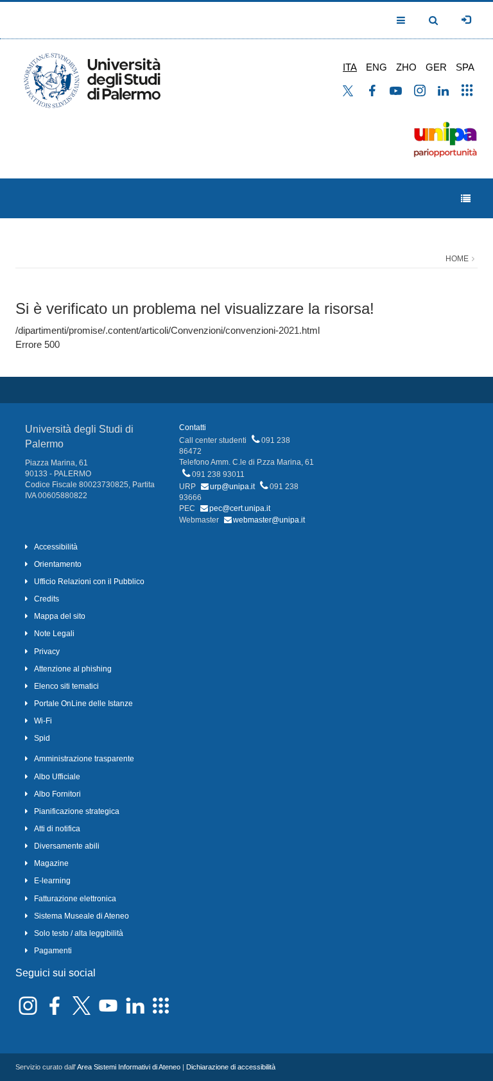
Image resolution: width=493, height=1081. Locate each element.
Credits (46, 598)
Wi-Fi (43, 720)
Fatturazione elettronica (75, 898)
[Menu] (466, 199)
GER (436, 67)
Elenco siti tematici (66, 686)
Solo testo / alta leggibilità (78, 933)
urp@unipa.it (232, 486)
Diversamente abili (66, 846)
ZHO (406, 67)
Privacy (47, 651)
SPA (465, 67)
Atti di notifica (57, 828)
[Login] (466, 20)
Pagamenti (53, 950)
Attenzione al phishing (73, 668)
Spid (42, 738)
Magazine (51, 863)
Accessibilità (56, 546)
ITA (350, 67)
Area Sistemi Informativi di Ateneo (128, 1067)
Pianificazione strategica (76, 811)
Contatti (192, 427)
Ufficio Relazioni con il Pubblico (89, 581)
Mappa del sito (59, 616)
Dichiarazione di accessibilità (230, 1067)
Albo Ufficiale (57, 776)
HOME (457, 258)
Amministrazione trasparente (84, 758)
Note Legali (54, 633)
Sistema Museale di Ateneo (81, 916)
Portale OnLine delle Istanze (83, 703)
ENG (376, 67)
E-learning (52, 880)
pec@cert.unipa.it (239, 508)
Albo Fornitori (57, 794)
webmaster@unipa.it (269, 519)
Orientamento (58, 564)
